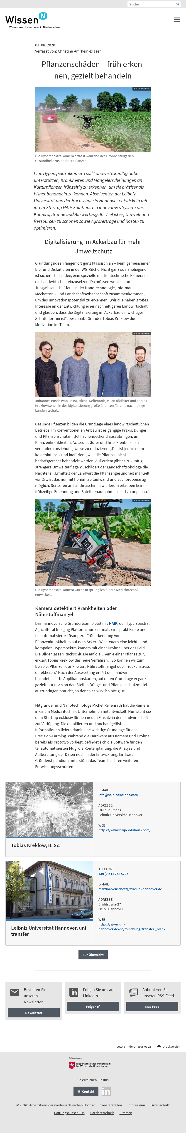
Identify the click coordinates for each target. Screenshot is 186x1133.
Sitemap (126, 1112)
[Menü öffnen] (177, 21)
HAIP (113, 623)
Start (178, 4)
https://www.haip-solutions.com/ (124, 830)
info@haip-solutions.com (118, 794)
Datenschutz (160, 1105)
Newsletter (33, 1012)
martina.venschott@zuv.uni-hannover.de (130, 889)
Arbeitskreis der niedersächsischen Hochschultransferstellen (75, 1105)
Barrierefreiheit (102, 1112)
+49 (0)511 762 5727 (113, 873)
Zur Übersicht (93, 954)
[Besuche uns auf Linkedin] (106, 1090)
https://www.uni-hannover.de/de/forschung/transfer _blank (131, 926)
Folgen (91, 1006)
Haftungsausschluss (69, 1112)
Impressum (136, 1105)
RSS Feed (152, 1006)
